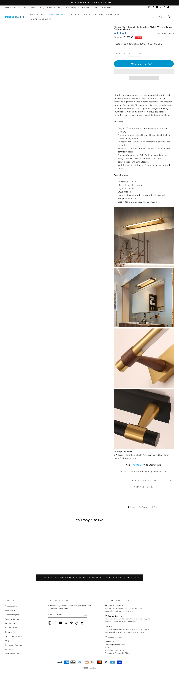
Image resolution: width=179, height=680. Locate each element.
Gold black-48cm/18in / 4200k (8, 549)
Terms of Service (12, 619)
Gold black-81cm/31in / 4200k (15, 549)
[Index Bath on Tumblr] (82, 623)
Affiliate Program (72, 7)
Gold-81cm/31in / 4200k (21, 552)
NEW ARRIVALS (36, 14)
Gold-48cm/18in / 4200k (30, 549)
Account (95, 7)
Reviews (85, 7)
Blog (42, 7)
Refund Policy (11, 627)
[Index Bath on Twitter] (65, 623)
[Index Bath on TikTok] (76, 623)
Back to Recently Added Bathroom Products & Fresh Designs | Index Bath (91, 578)
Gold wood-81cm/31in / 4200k (26, 549)
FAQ (60, 7)
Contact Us (107, 7)
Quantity (120, 54)
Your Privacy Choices (13, 653)
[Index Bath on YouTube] (60, 623)
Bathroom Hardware (108, 14)
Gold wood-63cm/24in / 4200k (22, 549)
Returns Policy (144, 487)
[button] (120, 33)
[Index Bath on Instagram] (49, 623)
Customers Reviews (13, 645)
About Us (51, 7)
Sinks (87, 14)
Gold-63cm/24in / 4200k (33, 549)
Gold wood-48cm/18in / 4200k (19, 549)
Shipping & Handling (144, 481)
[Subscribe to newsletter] (85, 614)
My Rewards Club (12, 7)
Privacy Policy (11, 623)
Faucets (74, 14)
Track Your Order (30, 7)
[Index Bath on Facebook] (55, 623)
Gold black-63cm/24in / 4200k (12, 549)
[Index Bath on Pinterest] (71, 623)
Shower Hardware (39, 19)
